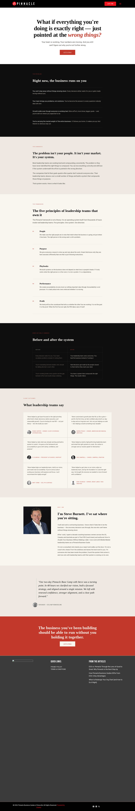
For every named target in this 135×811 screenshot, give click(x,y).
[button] (110, 4)
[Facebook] (93, 806)
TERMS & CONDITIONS (58, 669)
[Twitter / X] (99, 806)
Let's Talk (67, 52)
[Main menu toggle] (120, 3)
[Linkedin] (96, 806)
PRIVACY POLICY (56, 667)
